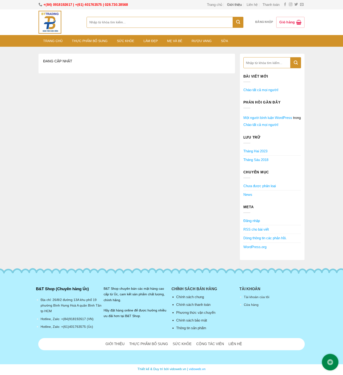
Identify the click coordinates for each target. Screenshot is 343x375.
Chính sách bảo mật (191, 320)
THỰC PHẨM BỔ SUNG (90, 41)
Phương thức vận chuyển (195, 312)
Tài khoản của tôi (256, 297)
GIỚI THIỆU (115, 344)
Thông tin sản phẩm (191, 328)
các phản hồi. (265, 238)
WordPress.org (254, 247)
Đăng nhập (251, 221)
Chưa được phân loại (259, 186)
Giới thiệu (234, 5)
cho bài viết (256, 229)
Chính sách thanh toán (193, 305)
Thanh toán (271, 5)
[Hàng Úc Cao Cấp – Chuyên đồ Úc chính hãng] (59, 22)
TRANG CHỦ (53, 41)
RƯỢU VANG (202, 41)
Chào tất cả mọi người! (260, 90)
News (247, 194)
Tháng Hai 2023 (255, 151)
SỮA (224, 41)
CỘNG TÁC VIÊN (210, 344)
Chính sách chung (190, 297)
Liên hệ (252, 5)
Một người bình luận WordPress (267, 118)
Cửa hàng (251, 305)
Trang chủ (214, 5)
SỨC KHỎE (125, 41)
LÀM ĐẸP (151, 41)
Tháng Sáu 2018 (255, 160)
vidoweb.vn (197, 369)
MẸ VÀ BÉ (174, 41)
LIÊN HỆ (235, 344)
